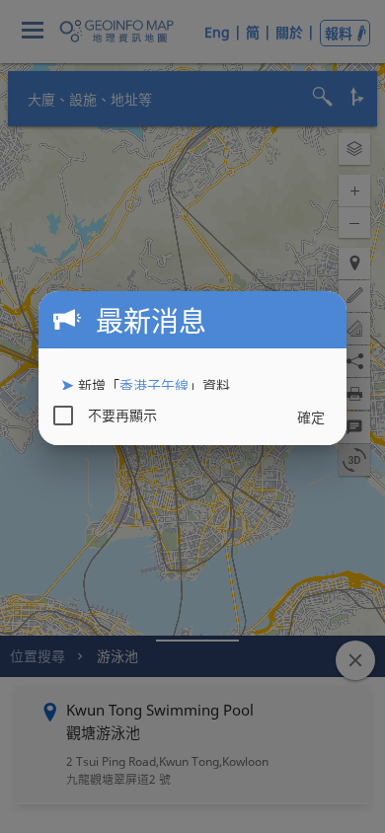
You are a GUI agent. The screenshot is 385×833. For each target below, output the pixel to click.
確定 (311, 417)
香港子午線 (154, 385)
